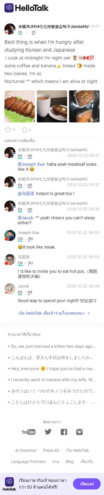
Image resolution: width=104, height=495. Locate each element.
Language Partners (28, 461)
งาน (55, 461)
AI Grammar (26, 450)
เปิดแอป (87, 483)
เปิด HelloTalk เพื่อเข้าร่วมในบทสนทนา (51, 313)
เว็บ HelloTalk (77, 450)
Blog (70, 461)
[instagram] (79, 432)
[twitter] (48, 432)
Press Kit (51, 450)
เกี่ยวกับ (86, 461)
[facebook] (64, 432)
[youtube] (28, 432)
